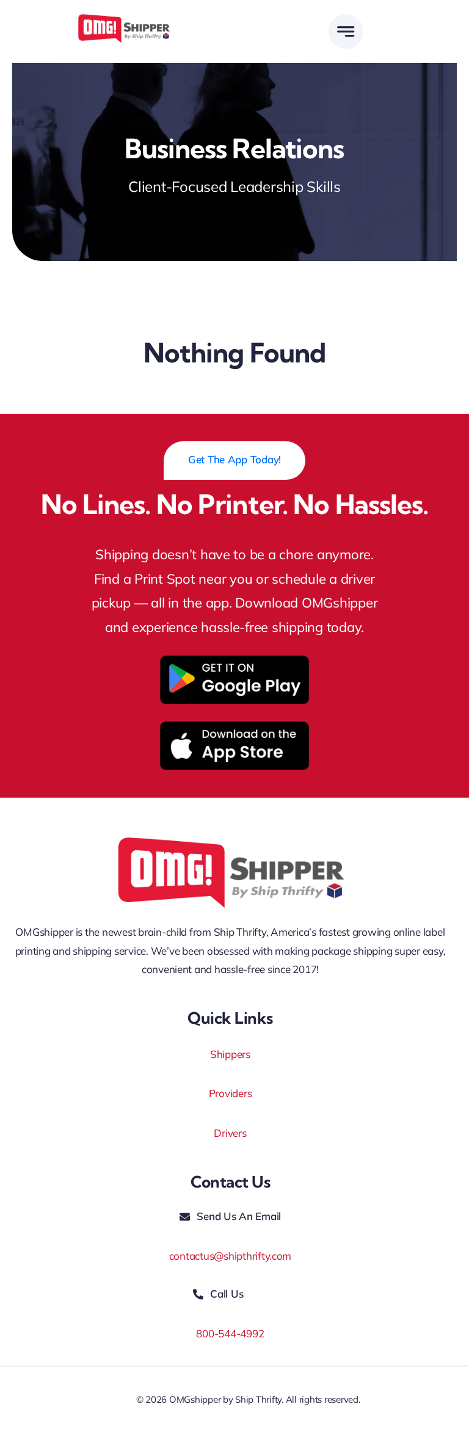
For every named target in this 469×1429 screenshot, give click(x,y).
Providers (230, 1093)
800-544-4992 (230, 1333)
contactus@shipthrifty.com (230, 1255)
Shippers (230, 1054)
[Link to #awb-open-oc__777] (346, 31)
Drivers (230, 1132)
